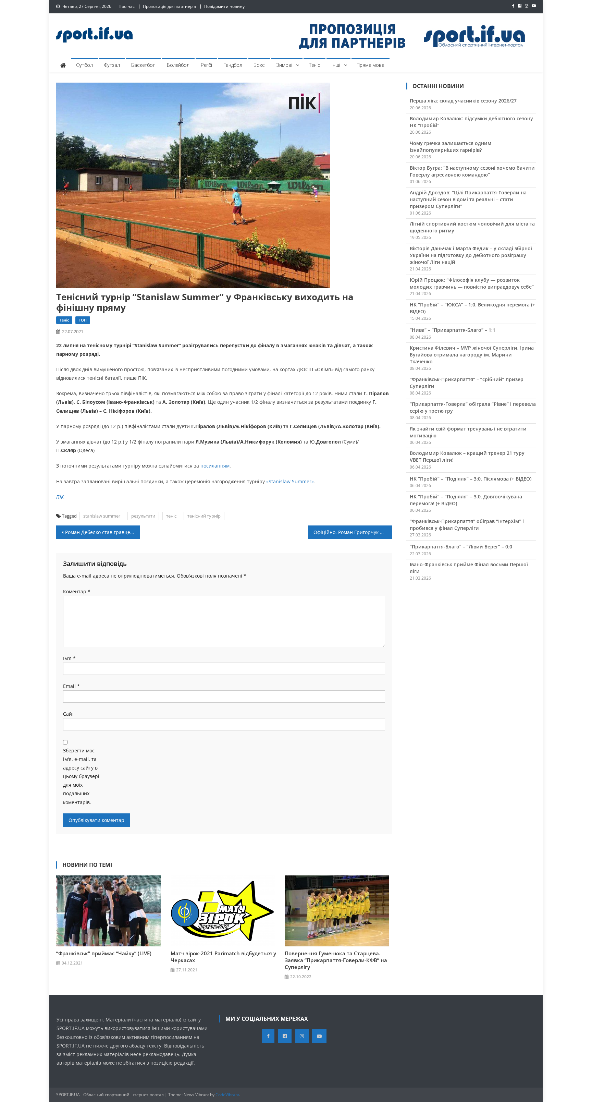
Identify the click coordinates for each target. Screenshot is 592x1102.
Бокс (259, 65)
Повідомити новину (224, 6)
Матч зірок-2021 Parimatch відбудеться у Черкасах (223, 957)
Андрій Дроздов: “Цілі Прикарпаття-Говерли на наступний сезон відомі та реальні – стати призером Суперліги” (468, 199)
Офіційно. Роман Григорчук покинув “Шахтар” (352, 532)
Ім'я (69, 658)
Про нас (127, 6)
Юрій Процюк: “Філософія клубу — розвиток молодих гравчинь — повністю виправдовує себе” (472, 283)
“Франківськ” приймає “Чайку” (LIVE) (103, 953)
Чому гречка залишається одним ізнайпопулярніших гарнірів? (450, 146)
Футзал (112, 65)
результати (143, 516)
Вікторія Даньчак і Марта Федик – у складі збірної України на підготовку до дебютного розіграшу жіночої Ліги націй (471, 255)
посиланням (215, 465)
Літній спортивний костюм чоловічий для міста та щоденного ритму (472, 227)
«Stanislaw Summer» (290, 481)
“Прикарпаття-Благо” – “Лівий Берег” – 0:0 (461, 546)
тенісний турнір (204, 516)
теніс (171, 516)
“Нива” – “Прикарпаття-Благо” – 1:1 (452, 330)
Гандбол (232, 65)
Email (71, 686)
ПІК (60, 497)
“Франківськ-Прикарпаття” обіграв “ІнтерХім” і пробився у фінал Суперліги (467, 524)
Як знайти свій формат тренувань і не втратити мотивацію (468, 432)
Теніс (314, 65)
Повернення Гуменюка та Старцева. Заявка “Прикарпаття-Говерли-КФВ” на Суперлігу (336, 960)
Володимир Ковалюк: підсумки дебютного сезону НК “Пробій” (471, 122)
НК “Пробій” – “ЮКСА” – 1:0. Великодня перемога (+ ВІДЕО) (472, 308)
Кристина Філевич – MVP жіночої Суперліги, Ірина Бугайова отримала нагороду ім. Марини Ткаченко (472, 354)
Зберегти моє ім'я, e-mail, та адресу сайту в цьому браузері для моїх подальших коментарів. (81, 776)
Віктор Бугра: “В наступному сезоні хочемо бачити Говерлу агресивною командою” (472, 171)
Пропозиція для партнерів (169, 6)
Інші (336, 65)
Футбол (84, 65)
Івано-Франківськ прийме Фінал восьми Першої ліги (469, 567)
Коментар (76, 591)
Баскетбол (143, 65)
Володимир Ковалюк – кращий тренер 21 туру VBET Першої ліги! (467, 456)
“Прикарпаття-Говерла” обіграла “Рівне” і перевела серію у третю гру (473, 407)
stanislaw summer (101, 516)
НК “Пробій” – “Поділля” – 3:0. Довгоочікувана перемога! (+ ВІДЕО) (466, 500)
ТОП (83, 320)
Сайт (68, 714)
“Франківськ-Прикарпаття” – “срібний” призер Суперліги (466, 382)
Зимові (284, 65)
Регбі (206, 65)
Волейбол (178, 65)
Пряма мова (370, 65)
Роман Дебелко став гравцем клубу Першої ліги (102, 532)
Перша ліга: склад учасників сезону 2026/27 (463, 100)
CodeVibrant (227, 1095)
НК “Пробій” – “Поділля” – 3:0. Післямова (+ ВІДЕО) (470, 478)
